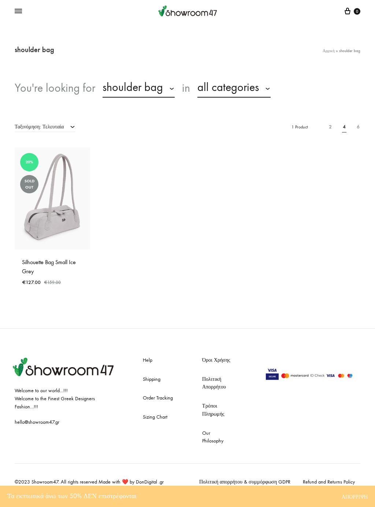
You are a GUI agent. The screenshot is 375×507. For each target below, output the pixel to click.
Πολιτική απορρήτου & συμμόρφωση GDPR (244, 482)
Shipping (151, 379)
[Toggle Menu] (18, 11)
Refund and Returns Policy (329, 482)
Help (147, 360)
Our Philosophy (212, 437)
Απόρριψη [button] (355, 497)
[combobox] (139, 88)
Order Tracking (158, 398)
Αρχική (329, 50)
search (296, 88)
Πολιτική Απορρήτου (214, 383)
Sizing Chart (155, 417)
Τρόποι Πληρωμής (213, 410)
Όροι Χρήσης (216, 360)
